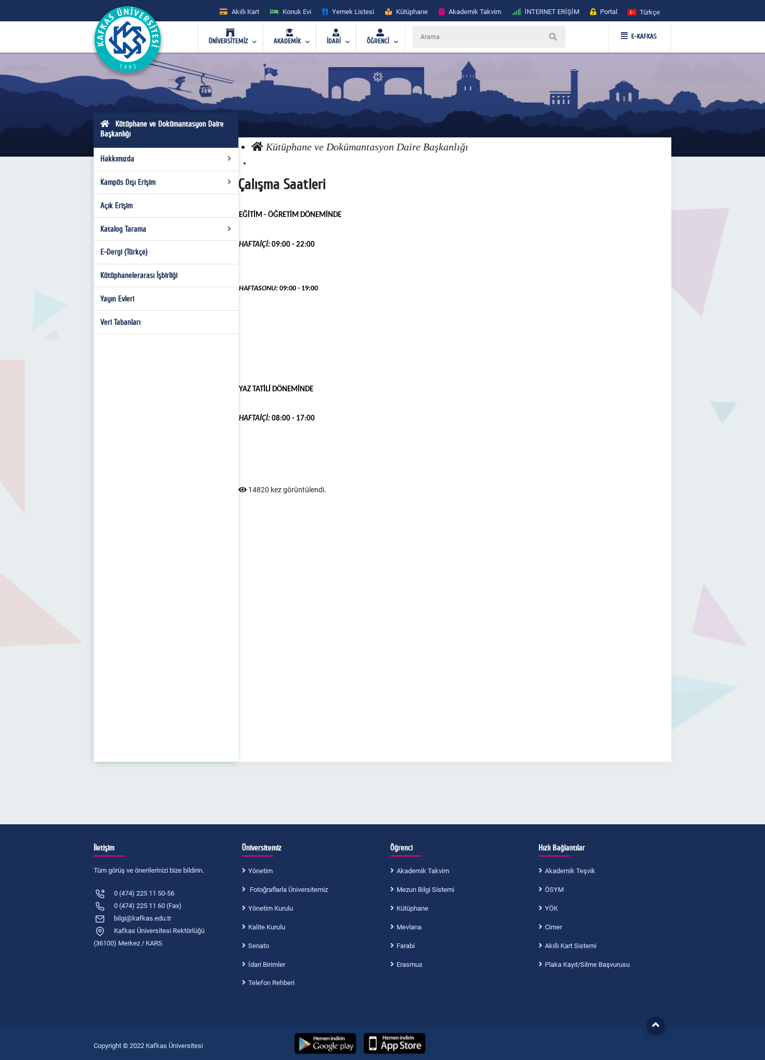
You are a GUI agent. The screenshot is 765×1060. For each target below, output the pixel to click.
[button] (644, 12)
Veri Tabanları (120, 322)
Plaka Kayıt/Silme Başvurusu (587, 964)
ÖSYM (554, 889)
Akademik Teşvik (570, 871)
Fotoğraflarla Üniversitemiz (288, 889)
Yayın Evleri (117, 298)
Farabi (406, 946)
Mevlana (409, 927)
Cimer (553, 927)
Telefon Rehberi (271, 983)
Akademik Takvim (423, 871)
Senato (258, 946)
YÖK (551, 908)
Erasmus (410, 964)
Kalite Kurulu (266, 927)
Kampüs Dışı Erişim (128, 182)
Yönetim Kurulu (270, 908)
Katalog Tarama (123, 229)
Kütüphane (412, 908)
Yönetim (260, 871)
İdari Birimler (266, 964)
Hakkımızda (117, 158)
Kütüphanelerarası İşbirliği (138, 275)
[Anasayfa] (257, 147)
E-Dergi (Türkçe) (124, 252)
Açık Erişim (116, 205)
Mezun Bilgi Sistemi (425, 889)
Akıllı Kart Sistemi (570, 946)
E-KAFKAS (644, 36)
